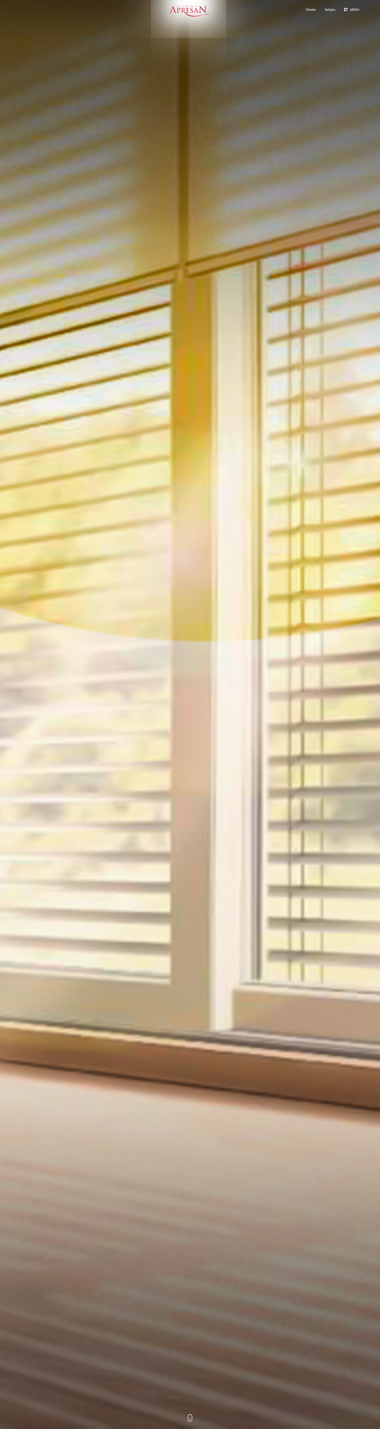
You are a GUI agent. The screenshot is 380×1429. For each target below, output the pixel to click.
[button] (363, 713)
